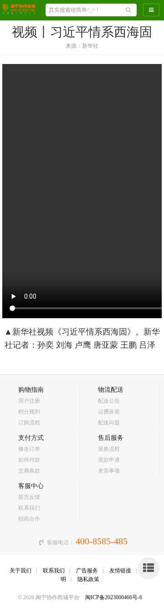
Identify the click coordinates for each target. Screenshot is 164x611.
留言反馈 (29, 497)
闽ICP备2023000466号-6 (113, 597)
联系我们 (29, 508)
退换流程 (109, 449)
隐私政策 (88, 579)
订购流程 (29, 422)
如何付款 (29, 460)
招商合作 (29, 519)
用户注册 (29, 401)
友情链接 (120, 570)
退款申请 (109, 460)
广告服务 (87, 570)
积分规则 (29, 412)
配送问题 (109, 422)
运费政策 (109, 412)
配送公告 (109, 401)
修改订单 (29, 449)
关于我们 (20, 570)
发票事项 (109, 471)
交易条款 (29, 471)
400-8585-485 (102, 541)
